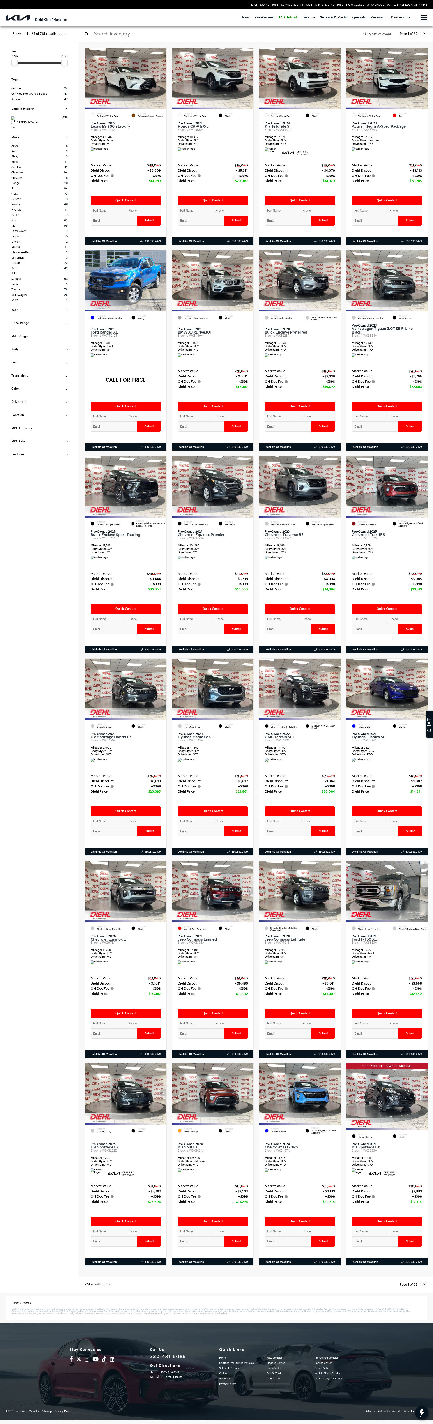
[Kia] (18, 18)
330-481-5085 (168, 1357)
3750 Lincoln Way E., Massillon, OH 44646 (397, 5)
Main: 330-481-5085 (264, 5)
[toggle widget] (421, 1412)
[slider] (14, 63)
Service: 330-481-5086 (296, 5)
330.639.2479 (153, 241)
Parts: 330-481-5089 (329, 5)
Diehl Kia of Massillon (104, 241)
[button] (163, 77)
